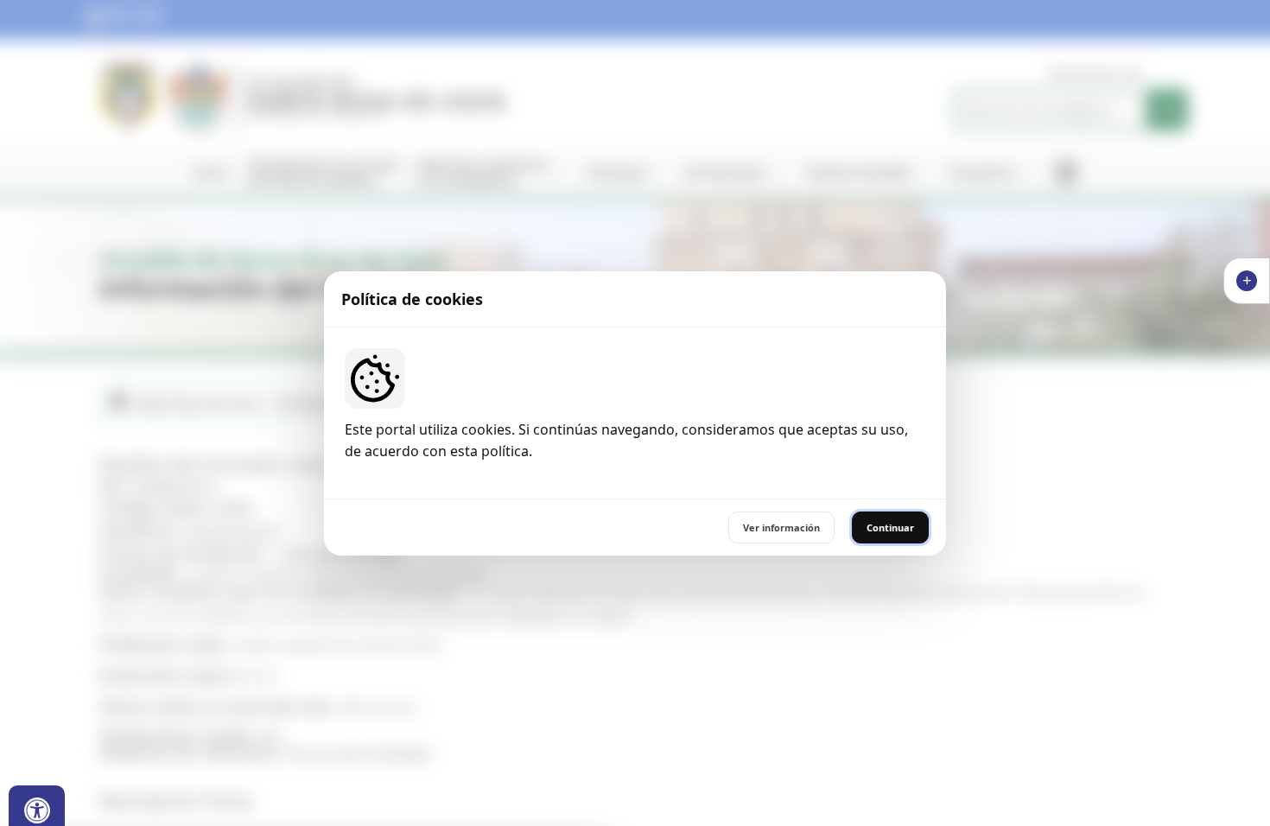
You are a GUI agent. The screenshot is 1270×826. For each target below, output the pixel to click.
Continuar (890, 527)
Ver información (781, 527)
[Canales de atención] (1246, 280)
